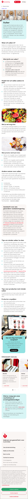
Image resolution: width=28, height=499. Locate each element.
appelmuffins (22, 271)
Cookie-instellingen (14, 496)
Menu (24, 2)
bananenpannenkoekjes (10, 271)
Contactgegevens (7, 460)
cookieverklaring (5, 485)
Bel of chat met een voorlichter (10, 462)
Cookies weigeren (14, 493)
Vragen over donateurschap (9, 464)
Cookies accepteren (14, 489)
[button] (18, 390)
